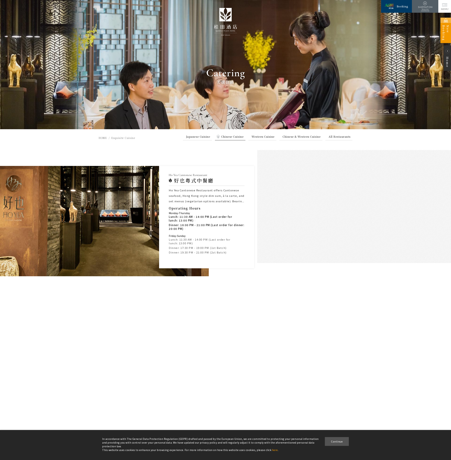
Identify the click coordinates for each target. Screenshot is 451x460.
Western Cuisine (263, 136)
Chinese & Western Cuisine (302, 136)
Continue (337, 441)
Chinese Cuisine (232, 136)
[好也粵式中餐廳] (104, 221)
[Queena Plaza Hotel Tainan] (225, 34)
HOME (103, 138)
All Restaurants (340, 136)
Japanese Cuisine (198, 136)
